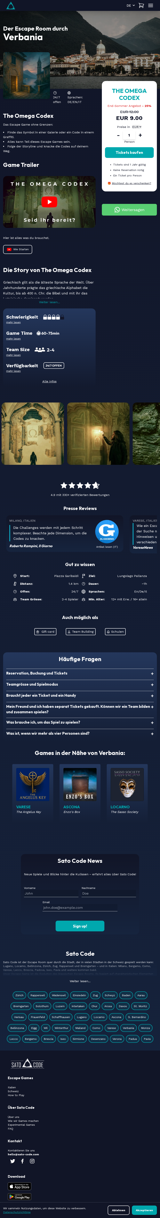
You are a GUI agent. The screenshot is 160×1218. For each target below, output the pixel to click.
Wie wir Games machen (23, 1120)
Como (96, 1028)
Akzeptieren (144, 1210)
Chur (94, 1006)
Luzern (60, 1006)
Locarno (99, 1017)
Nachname (88, 888)
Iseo (63, 1038)
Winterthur (61, 1028)
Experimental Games (21, 1124)
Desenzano (98, 1038)
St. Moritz (140, 1006)
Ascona (116, 1017)
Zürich (19, 995)
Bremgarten (21, 1006)
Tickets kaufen (129, 152)
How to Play (16, 1095)
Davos (123, 1006)
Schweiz (13, 1091)
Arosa (108, 1006)
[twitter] (13, 1161)
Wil (46, 1028)
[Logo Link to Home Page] (10, 5)
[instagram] (32, 1161)
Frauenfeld (38, 1017)
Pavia (147, 1038)
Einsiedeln (79, 995)
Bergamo (31, 1038)
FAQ (10, 1128)
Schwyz (110, 995)
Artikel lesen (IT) (107, 546)
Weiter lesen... (49, 302)
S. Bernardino (137, 1017)
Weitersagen (133, 209)
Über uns (13, 1116)
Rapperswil (37, 995)
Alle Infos (49, 381)
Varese (111, 1028)
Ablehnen (118, 1210)
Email (46, 902)
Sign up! (80, 926)
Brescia (48, 1038)
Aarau (141, 995)
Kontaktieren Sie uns (21, 1150)
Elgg (34, 1028)
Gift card (48, 631)
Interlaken (78, 1006)
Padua (133, 1038)
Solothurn (42, 1006)
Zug (95, 995)
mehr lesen (13, 322)
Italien (12, 1087)
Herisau (19, 1017)
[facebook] (22, 1161)
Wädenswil (59, 995)
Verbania (128, 1028)
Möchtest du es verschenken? (131, 183)
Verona (117, 1038)
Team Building (83, 631)
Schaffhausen (61, 1017)
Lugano (82, 1017)
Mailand (80, 1028)
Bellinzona (17, 1028)
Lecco (14, 1038)
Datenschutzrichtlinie (17, 1212)
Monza (145, 1028)
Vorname (30, 888)
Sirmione (78, 1038)
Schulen (117, 631)
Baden (126, 995)
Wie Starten (21, 249)
